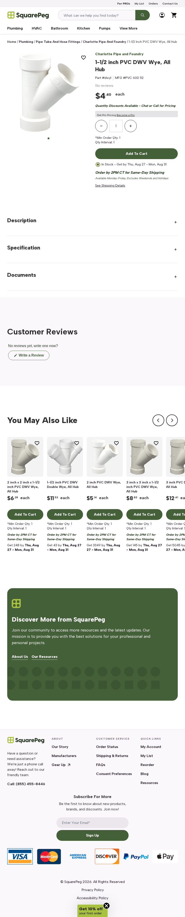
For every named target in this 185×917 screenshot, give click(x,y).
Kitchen (83, 28)
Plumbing (15, 28)
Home (11, 42)
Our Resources (45, 657)
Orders (153, 3)
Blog (144, 774)
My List (139, 3)
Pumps (105, 28)
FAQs (100, 765)
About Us (20, 657)
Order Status (107, 747)
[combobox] (96, 15)
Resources (149, 783)
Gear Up (59, 765)
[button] (92, 911)
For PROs (123, 3)
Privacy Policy (92, 890)
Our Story (60, 747)
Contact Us (170, 3)
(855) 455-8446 (30, 784)
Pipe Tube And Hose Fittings (58, 42)
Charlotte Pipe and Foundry (119, 54)
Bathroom (59, 28)
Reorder (147, 765)
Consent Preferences (114, 774)
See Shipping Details (110, 186)
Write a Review (33, 356)
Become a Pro (126, 115)
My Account (151, 747)
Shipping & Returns (112, 756)
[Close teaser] (106, 905)
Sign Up (92, 835)
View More (128, 28)
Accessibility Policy (92, 898)
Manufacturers (64, 756)
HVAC (37, 28)
